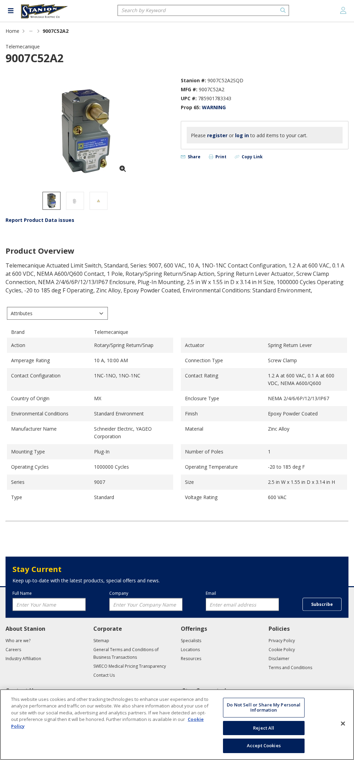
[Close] (343, 723)
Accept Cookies (264, 745)
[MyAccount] (343, 10)
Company (118, 593)
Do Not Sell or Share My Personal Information (263, 707)
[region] (177, 724)
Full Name (22, 593)
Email (211, 593)
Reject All (263, 728)
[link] (30, 31)
